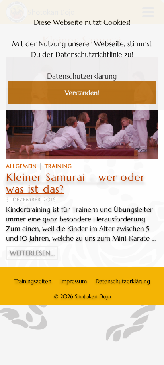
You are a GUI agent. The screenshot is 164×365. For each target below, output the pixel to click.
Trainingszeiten (32, 281)
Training (58, 166)
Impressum (73, 281)
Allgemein (21, 166)
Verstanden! (82, 93)
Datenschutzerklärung (82, 76)
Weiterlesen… (32, 253)
